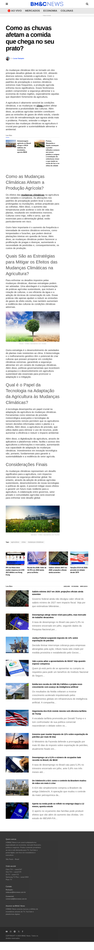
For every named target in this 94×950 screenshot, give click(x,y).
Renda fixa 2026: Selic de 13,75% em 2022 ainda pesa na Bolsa (36, 570)
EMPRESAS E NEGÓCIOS (12, 562)
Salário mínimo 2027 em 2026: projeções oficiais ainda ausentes (58, 570)
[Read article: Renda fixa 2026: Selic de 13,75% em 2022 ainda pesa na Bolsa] (37, 558)
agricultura (15, 542)
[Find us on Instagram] (10, 931)
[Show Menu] (7, 4)
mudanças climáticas (32, 195)
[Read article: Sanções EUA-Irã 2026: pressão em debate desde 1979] (80, 558)
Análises (67, 586)
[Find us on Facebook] (22, 931)
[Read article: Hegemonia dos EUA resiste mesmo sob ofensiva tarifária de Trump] (17, 718)
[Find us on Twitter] (19, 931)
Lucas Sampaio (18, 58)
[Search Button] (87, 4)
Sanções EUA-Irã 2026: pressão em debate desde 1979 (79, 570)
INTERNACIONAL (78, 563)
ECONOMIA (50, 10)
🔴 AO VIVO (14, 10)
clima (40, 105)
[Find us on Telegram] (15, 931)
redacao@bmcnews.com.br (16, 892)
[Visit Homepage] (47, 4)
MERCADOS (32, 10)
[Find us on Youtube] (7, 931)
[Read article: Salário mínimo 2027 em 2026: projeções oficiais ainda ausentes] (58, 558)
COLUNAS (67, 10)
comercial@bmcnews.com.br (16, 899)
